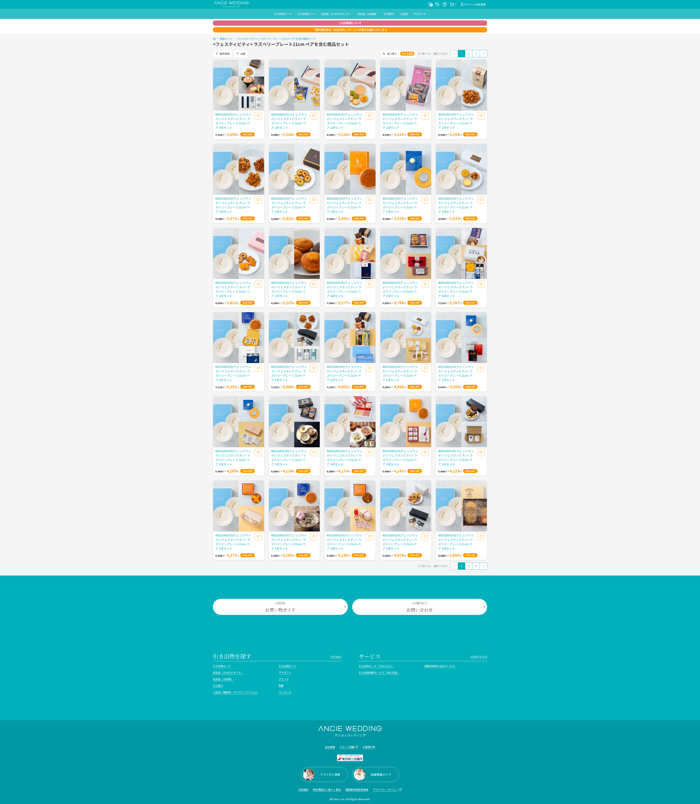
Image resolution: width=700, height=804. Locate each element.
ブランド (284, 679)
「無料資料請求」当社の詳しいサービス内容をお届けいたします (350, 30)
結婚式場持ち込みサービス (439, 666)
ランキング (285, 692)
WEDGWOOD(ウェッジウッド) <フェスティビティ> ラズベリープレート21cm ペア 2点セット (289, 121)
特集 (281, 685)
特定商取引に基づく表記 (327, 789)
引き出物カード (283, 14)
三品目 (404, 14)
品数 (243, 53)
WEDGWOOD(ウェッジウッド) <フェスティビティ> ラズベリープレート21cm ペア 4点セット (233, 121)
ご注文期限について (350, 23)
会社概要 (330, 747)
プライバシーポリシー (385, 789)
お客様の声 (369, 747)
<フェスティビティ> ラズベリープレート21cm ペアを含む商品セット (276, 38)
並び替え (400, 53)
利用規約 (303, 789)
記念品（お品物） (368, 14)
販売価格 (225, 53)
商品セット (226, 38)
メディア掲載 (347, 747)
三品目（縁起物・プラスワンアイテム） (236, 692)
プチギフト (419, 14)
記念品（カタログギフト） (336, 14)
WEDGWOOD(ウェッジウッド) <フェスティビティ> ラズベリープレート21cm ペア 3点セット (400, 289)
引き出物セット (306, 14)
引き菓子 (389, 14)
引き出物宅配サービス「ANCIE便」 (379, 672)
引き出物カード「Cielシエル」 (376, 666)
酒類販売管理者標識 (356, 789)
